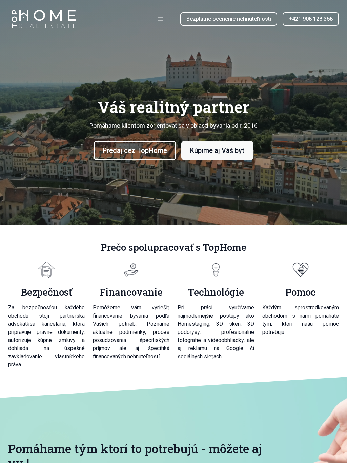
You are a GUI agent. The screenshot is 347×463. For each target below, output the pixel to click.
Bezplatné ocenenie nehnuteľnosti (228, 19)
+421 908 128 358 (311, 19)
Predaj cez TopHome (135, 150)
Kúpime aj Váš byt (217, 150)
